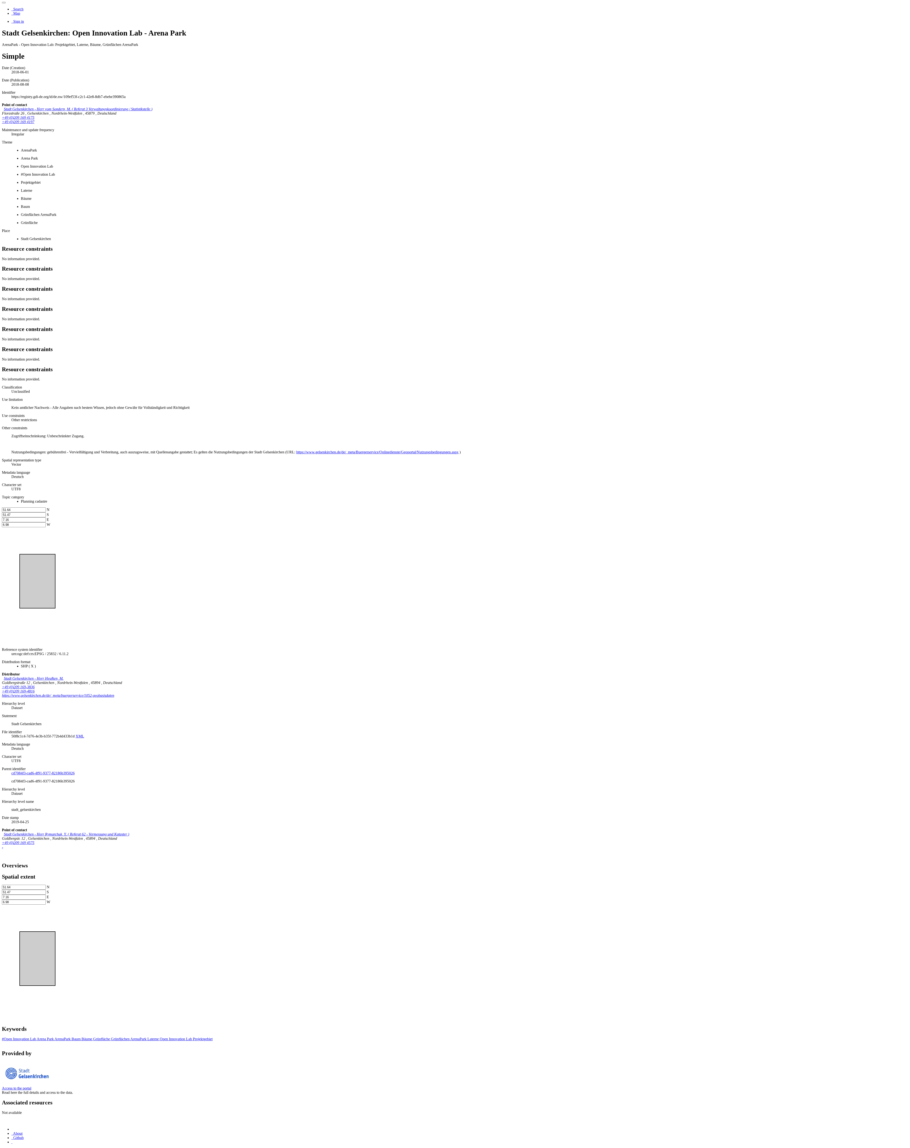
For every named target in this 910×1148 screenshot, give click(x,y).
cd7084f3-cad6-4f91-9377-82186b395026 (43, 773)
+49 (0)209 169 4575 (18, 843)
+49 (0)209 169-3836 (18, 687)
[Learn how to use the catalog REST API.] (11, 1142)
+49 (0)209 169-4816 (18, 691)
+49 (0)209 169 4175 (18, 118)
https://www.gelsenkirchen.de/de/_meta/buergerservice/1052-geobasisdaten (58, 695)
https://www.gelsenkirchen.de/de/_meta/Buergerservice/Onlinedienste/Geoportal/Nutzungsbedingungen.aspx (377, 452)
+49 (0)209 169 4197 (18, 122)
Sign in (18, 21)
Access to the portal (16, 1088)
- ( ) (78, 109)
